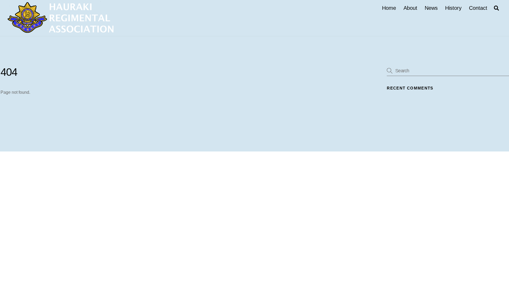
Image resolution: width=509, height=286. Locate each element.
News (431, 8)
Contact (478, 8)
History (453, 8)
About (410, 8)
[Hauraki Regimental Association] (60, 30)
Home (389, 8)
